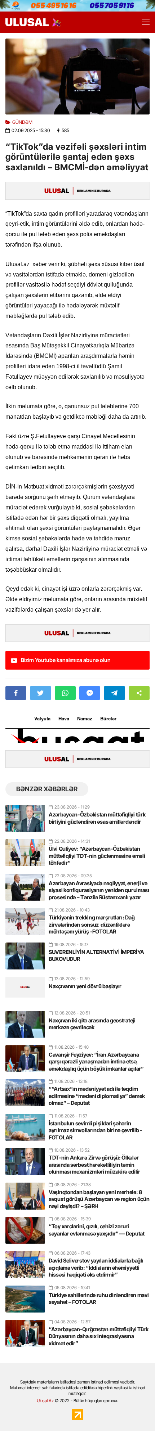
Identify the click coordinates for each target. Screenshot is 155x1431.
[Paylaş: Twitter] (40, 693)
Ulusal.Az (45, 1400)
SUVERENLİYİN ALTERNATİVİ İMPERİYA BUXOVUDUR (96, 956)
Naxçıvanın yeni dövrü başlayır (85, 986)
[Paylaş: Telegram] (114, 693)
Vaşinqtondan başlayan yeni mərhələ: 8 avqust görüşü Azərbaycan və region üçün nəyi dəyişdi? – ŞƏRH (99, 1199)
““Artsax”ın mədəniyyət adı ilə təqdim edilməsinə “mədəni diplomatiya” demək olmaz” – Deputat (97, 1095)
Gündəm (22, 122)
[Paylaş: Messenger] (89, 693)
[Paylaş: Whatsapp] (65, 693)
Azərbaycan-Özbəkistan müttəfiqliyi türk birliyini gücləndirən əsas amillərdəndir (97, 818)
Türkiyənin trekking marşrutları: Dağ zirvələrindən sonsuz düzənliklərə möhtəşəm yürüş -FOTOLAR (91, 924)
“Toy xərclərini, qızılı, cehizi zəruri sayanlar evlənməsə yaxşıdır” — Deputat (97, 1230)
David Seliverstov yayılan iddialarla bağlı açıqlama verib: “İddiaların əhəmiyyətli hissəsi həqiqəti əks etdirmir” (96, 1267)
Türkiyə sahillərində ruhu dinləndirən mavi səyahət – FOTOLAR (99, 1299)
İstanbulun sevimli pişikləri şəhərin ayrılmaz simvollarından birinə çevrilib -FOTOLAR (95, 1130)
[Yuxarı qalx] (135, 1411)
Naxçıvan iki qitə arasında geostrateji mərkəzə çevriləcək (92, 1024)
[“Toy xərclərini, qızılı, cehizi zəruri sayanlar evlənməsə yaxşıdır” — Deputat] (25, 1227)
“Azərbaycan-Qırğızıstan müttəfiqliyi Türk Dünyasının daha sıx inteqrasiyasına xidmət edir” (99, 1336)
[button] (139, 693)
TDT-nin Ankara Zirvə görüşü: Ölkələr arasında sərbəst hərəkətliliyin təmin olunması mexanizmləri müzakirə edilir (94, 1164)
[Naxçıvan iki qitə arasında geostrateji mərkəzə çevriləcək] (25, 1021)
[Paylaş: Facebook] (15, 693)
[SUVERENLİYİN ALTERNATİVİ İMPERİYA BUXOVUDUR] (25, 952)
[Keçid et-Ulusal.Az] (27, 22)
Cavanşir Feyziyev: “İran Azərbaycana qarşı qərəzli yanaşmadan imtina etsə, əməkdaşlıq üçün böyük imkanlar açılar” (96, 1061)
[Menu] (142, 22)
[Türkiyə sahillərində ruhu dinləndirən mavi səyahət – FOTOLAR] (25, 1296)
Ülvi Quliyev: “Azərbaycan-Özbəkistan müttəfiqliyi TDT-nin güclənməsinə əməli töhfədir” (97, 855)
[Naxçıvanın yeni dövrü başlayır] (25, 987)
